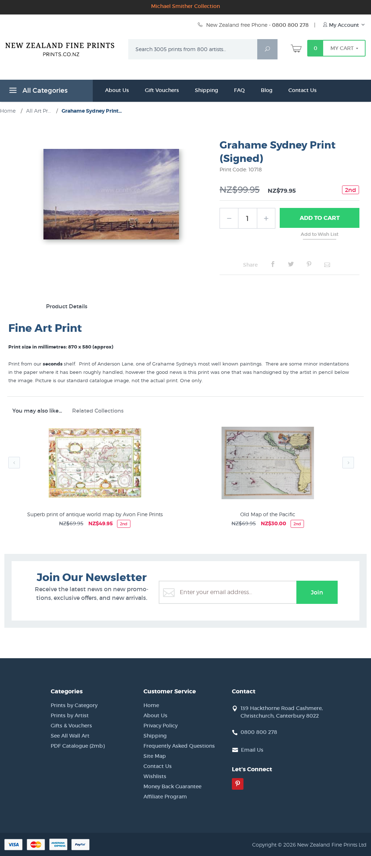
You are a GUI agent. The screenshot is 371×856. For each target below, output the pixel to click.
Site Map (154, 756)
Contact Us (302, 90)
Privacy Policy (160, 725)
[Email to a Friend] (327, 264)
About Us (117, 90)
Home (151, 705)
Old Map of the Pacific (267, 514)
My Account (344, 25)
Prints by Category (74, 705)
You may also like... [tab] (37, 410)
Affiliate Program (165, 796)
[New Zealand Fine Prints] (62, 48)
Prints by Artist (70, 715)
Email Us (252, 750)
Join (317, 592)
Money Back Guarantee (172, 786)
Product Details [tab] (66, 306)
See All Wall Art (70, 735)
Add (320, 218)
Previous (14, 462)
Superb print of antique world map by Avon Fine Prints (95, 514)
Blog (266, 90)
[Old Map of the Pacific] (267, 464)
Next (348, 462)
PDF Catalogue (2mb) (78, 746)
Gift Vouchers (162, 90)
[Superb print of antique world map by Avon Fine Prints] (94, 464)
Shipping (206, 90)
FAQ (239, 90)
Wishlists (154, 776)
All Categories (44, 91)
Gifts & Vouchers (71, 725)
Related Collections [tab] (98, 410)
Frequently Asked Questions (179, 746)
